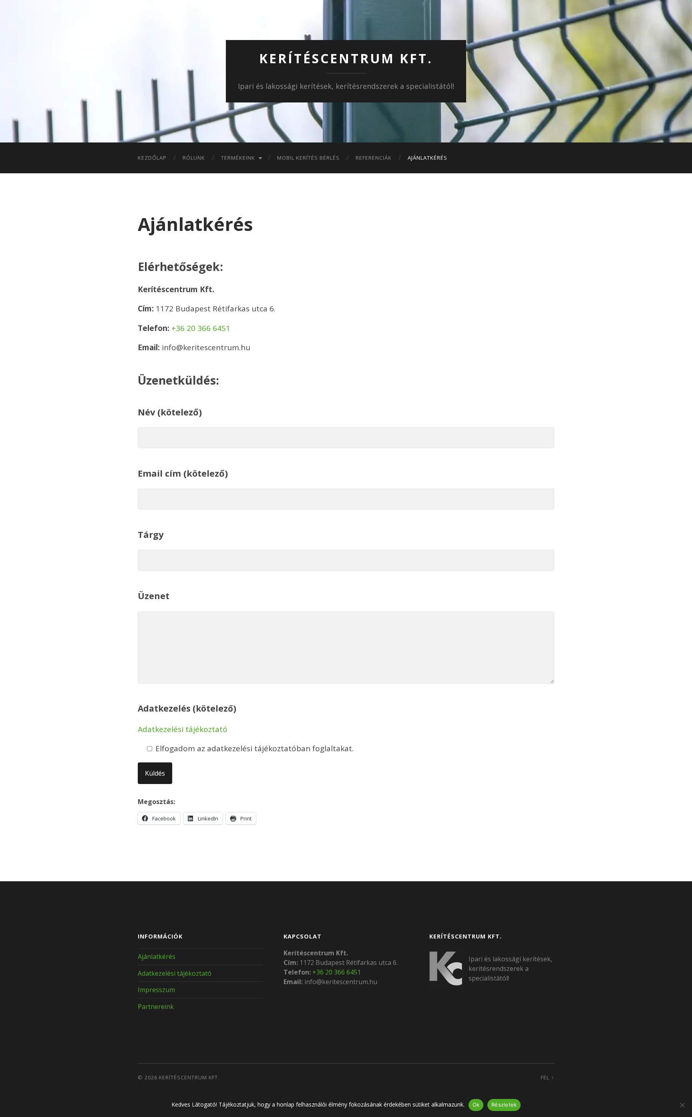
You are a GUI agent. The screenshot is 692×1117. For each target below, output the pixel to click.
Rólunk (194, 157)
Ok (476, 1104)
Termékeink (238, 157)
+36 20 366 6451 (200, 328)
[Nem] (682, 1105)
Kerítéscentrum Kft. (346, 58)
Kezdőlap (152, 157)
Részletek (504, 1104)
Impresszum (156, 989)
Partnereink (156, 1006)
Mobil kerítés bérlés (308, 157)
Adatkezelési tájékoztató (182, 729)
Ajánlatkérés (427, 157)
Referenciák (374, 157)
